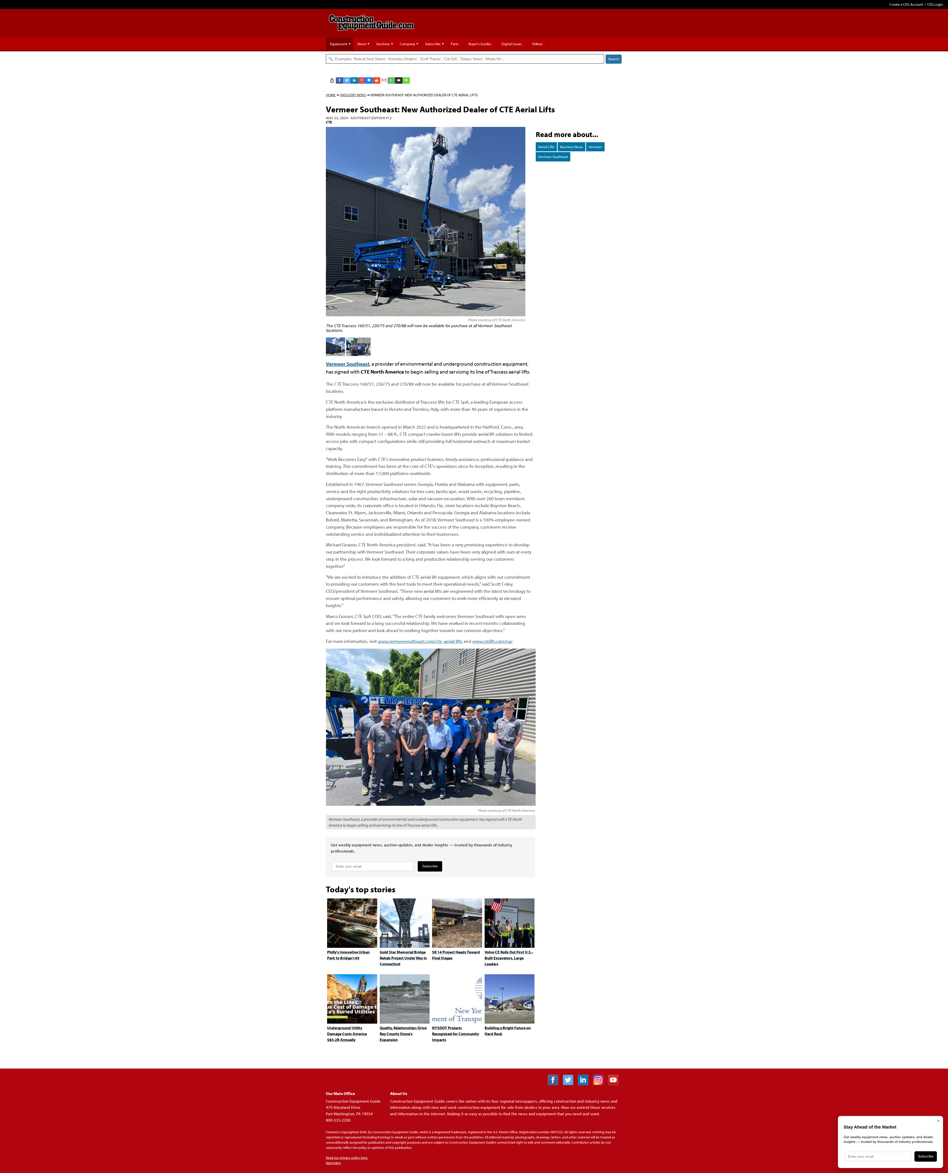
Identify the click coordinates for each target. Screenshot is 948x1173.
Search (613, 59)
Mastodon (333, 1163)
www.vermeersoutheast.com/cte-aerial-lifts (420, 641)
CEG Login (935, 4)
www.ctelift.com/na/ (492, 641)
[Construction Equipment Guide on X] (570, 1083)
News (361, 43)
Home (331, 95)
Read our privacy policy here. (347, 1157)
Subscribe (433, 43)
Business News (571, 146)
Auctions (383, 43)
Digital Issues (511, 43)
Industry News (353, 95)
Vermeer (595, 146)
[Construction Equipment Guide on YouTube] (615, 1083)
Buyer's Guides (480, 43)
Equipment (338, 43)
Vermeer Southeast (553, 156)
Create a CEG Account (906, 4)
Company (407, 43)
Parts (454, 43)
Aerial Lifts (546, 146)
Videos (537, 43)
